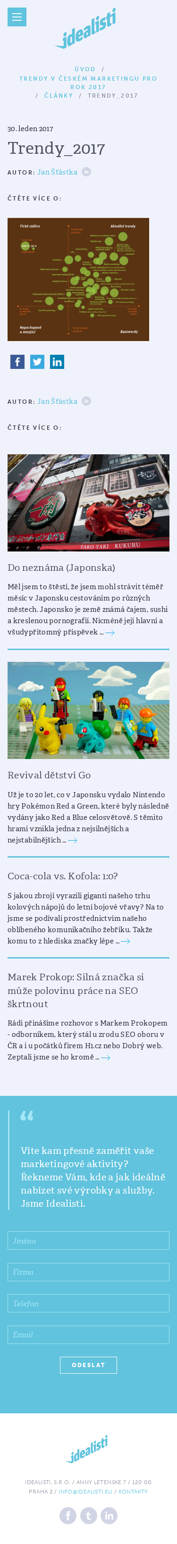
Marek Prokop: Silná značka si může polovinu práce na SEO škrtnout (76, 990)
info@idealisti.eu (85, 1491)
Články (58, 95)
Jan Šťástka (57, 172)
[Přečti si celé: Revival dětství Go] (72, 840)
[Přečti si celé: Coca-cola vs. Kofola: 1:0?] (125, 941)
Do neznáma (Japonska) (62, 567)
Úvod (85, 69)
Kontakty (133, 1491)
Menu (17, 17)
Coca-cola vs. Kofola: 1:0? (63, 876)
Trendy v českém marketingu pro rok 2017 (88, 79)
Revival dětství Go (49, 775)
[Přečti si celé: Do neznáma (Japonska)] (110, 632)
